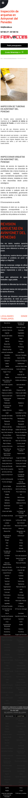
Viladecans (7, 403)
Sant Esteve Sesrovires (7, 454)
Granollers (7, 629)
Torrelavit (7, 555)
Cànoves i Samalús (21, 355)
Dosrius (7, 575)
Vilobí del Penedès (7, 570)
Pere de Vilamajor (7, 327)
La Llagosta (21, 479)
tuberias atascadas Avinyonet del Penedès (7, 794)
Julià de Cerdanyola (7, 352)
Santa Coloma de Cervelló (21, 559)
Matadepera (20, 418)
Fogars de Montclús (21, 634)
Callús (7, 363)
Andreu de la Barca (21, 380)
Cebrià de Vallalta (21, 466)
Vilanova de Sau (7, 427)
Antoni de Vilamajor (21, 377)
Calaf (7, 413)
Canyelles (7, 355)
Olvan (21, 545)
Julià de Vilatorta (7, 330)
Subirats (7, 508)
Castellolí (21, 619)
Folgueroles (7, 634)
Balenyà (7, 338)
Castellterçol (7, 619)
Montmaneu (7, 595)
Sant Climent (21, 523)
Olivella (21, 548)
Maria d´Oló (7, 531)
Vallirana (7, 500)
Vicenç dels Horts (7, 463)
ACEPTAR (21, 716)
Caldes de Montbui (21, 429)
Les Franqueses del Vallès (21, 516)
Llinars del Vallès (7, 511)
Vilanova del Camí (7, 395)
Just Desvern (21, 446)
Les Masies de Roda (7, 515)
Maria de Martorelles (21, 525)
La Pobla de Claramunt (21, 475)
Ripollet (7, 377)
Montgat (7, 598)
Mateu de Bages (21, 435)
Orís (7, 545)
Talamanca (21, 584)
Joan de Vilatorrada (21, 366)
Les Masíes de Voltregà (21, 512)
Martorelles (21, 421)
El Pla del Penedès (7, 606)
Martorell (7, 424)
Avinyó (21, 405)
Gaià (21, 589)
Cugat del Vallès (21, 458)
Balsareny (21, 335)
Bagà (20, 338)
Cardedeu (21, 330)
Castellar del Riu (21, 415)
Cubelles (21, 575)
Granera (21, 629)
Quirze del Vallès (21, 486)
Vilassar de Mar (7, 349)
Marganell (21, 424)
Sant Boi (20, 469)
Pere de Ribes (7, 435)
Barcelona (7, 323)
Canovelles (7, 358)
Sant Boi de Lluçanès (7, 469)
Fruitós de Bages (7, 482)
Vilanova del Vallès (21, 393)
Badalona (21, 403)
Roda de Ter (20, 374)
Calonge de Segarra (21, 360)
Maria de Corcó (7, 528)
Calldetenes (20, 363)
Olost (7, 548)
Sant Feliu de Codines (21, 449)
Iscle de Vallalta (20, 369)
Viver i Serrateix (21, 567)
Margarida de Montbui (7, 536)
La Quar (7, 523)
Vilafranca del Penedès (7, 399)
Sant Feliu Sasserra (7, 432)
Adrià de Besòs (21, 384)
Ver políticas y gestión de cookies (15, 712)
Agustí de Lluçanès (7, 384)
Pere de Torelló (21, 327)
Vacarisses (7, 505)
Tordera (7, 578)
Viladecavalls (21, 398)
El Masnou (21, 606)
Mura (20, 344)
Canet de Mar (21, 358)
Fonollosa (21, 632)
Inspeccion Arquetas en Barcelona (10, 58)
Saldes (21, 508)
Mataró (21, 387)
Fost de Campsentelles (21, 482)
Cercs (7, 613)
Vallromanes (21, 497)
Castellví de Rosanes (7, 616)
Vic (21, 494)
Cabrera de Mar (21, 395)
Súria (21, 505)
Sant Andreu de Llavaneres (7, 381)
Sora (21, 788)
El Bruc (21, 573)
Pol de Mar (7, 492)
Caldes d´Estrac (7, 410)
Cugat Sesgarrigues (7, 458)
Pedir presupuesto (14, 45)
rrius (7, 621)
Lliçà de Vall (21, 570)
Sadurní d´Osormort (7, 474)
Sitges (7, 540)
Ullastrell (21, 528)
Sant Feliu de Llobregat (7, 449)
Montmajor (21, 595)
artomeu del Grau (7, 472)
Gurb (21, 621)
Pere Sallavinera (21, 492)
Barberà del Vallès (7, 335)
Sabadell (20, 472)
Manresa (20, 341)
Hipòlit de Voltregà (7, 429)
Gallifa (7, 788)
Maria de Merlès (7, 567)
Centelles (21, 613)
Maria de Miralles (21, 563)
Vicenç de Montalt (7, 466)
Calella (7, 366)
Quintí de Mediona (21, 489)
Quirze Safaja (7, 486)
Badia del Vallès (7, 390)
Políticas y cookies (21, 793)
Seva (20, 540)
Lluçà (21, 790)
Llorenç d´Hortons (7, 446)
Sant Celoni (7, 525)
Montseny (21, 347)
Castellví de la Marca (21, 616)
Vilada (7, 494)
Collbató (21, 603)
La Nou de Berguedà (7, 479)
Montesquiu (20, 598)
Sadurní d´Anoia (7, 460)
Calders (21, 410)
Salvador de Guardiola (20, 323)
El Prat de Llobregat (21, 609)
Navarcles (7, 344)
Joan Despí (21, 352)
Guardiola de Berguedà (7, 625)
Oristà (21, 543)
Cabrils (7, 341)
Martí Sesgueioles (7, 438)
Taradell (7, 584)
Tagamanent (7, 587)
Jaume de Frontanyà (7, 369)
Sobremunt (21, 535)
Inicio (2, 58)
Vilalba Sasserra (21, 427)
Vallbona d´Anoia (21, 503)
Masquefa (7, 421)
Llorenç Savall (21, 443)
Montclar (7, 600)
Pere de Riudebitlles (21, 432)
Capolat (7, 333)
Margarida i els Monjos (21, 532)
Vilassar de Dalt (21, 390)
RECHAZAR (9, 716)
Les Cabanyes (7, 520)
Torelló (7, 558)
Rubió (21, 372)
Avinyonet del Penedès (7, 406)
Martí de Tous (7, 440)
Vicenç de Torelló (21, 463)
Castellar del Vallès (7, 415)
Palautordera (21, 453)
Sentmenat (7, 589)
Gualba (21, 624)
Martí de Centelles (21, 440)
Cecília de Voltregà (20, 460)
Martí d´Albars (7, 443)
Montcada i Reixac (21, 600)
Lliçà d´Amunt (7, 573)
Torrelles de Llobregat (7, 552)
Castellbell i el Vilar (21, 413)
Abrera (21, 578)
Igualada (7, 603)
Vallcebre (7, 503)
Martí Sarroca (21, 438)
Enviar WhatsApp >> (13, 52)
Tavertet (7, 581)
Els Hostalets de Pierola (7, 609)
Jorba (21, 592)
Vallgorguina (21, 500)
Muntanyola (7, 347)
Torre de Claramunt (21, 555)
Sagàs (7, 790)
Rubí (7, 374)
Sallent (7, 387)
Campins (7, 360)
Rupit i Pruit (7, 372)
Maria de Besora (21, 587)
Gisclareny (7, 632)
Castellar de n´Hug (7, 418)
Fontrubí (7, 592)
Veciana (7, 497)
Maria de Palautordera (7, 563)
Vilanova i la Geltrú (7, 393)
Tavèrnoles (21, 581)
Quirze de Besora (7, 489)
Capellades (21, 333)
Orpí (7, 543)
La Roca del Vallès (21, 520)
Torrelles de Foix (21, 551)
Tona (21, 349)
